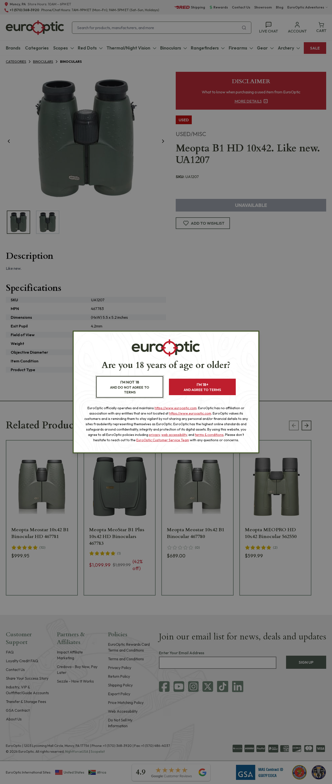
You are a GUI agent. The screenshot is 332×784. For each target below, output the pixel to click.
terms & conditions (209, 435)
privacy (154, 435)
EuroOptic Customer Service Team (162, 440)
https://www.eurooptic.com (176, 408)
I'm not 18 (129, 387)
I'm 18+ (202, 387)
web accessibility (174, 435)
